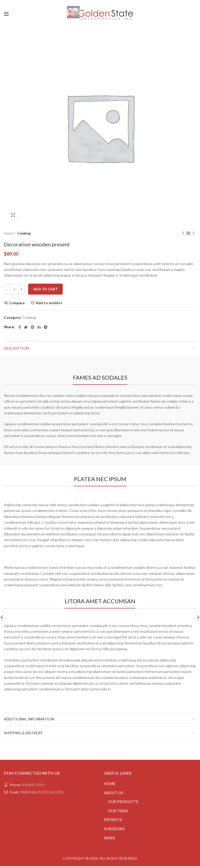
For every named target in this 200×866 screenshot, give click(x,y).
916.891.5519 (33, 785)
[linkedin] (39, 327)
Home (8, 233)
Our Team (118, 811)
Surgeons (114, 829)
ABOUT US (113, 793)
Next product (193, 233)
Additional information (29, 719)
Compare (17, 303)
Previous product (183, 233)
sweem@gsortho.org (42, 792)
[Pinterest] (32, 327)
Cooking (24, 233)
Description (16, 348)
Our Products (123, 801)
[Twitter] (25, 327)
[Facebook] (19, 327)
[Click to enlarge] (13, 215)
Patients (113, 819)
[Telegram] (45, 327)
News (109, 838)
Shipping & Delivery (23, 733)
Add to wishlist (49, 303)
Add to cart (45, 289)
